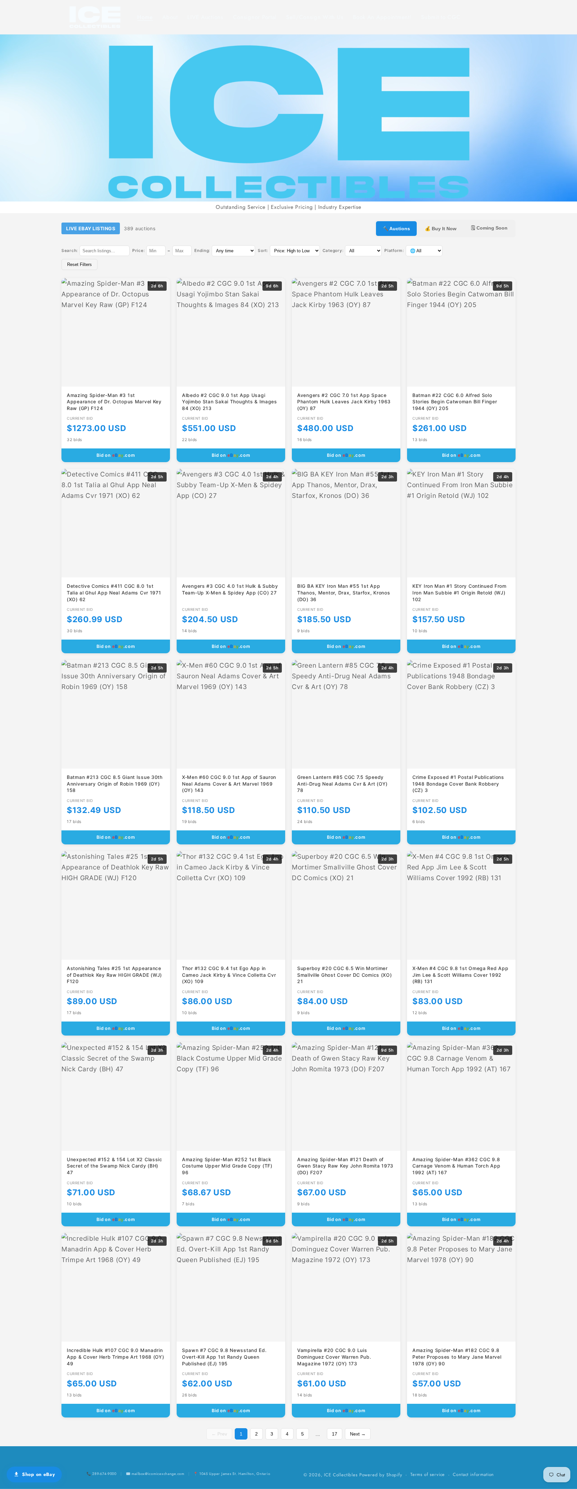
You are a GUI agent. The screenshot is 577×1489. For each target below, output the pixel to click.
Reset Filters (79, 264)
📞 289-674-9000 (101, 1473)
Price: (138, 250)
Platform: (394, 250)
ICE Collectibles (340, 1475)
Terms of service (427, 1474)
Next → (358, 1434)
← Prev (219, 1434)
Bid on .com (116, 455)
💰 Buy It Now (440, 228)
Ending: (202, 250)
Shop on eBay (38, 1474)
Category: (333, 250)
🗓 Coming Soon (489, 228)
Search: (69, 250)
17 (334, 1434)
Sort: (263, 250)
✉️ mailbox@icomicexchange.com (155, 1473)
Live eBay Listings (90, 228)
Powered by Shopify (380, 1475)
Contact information (473, 1474)
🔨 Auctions (396, 228)
